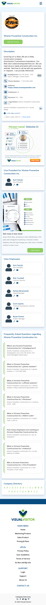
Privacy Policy (23, 551)
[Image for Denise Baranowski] (8, 296)
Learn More (35, 250)
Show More (26, 117)
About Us (23, 580)
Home (23, 529)
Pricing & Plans (23, 541)
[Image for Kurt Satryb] (8, 185)
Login (23, 572)
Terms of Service (23, 559)
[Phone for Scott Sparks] (14, 308)
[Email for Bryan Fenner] (17, 321)
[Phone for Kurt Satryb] (14, 185)
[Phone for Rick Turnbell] (14, 283)
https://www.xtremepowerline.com (21, 88)
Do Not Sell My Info (23, 562)
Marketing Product (23, 533)
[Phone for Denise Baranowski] (14, 296)
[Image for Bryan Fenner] (8, 322)
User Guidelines (23, 555)
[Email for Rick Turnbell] (17, 283)
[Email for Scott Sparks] (17, 308)
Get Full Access (13, 42)
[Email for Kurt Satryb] (17, 185)
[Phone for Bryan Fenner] (14, 321)
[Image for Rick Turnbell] (8, 283)
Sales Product (23, 537)
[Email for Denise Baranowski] (17, 296)
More (39, 75)
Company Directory (23, 597)
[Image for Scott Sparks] (8, 309)
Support (23, 576)
